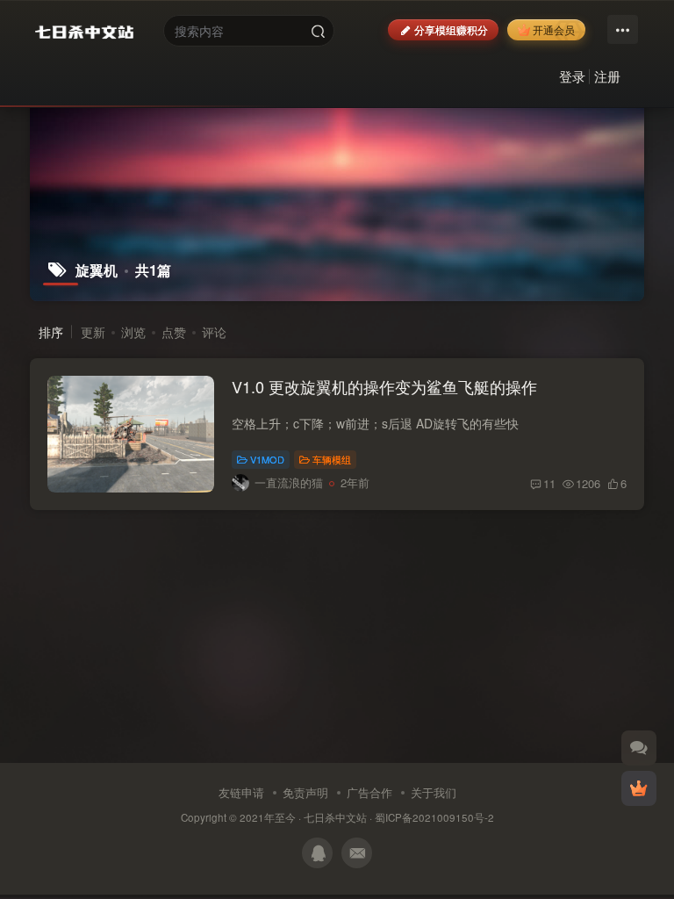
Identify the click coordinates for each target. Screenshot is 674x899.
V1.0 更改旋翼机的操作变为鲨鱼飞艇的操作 (384, 386)
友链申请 (241, 792)
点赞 (173, 332)
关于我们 (433, 792)
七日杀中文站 (335, 817)
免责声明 (305, 792)
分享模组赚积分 (451, 29)
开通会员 (554, 29)
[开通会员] (638, 788)
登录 (572, 76)
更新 (93, 332)
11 (549, 483)
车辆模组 (331, 459)
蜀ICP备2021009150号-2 (434, 817)
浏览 (133, 332)
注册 (607, 76)
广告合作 (369, 792)
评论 (214, 332)
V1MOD (267, 459)
